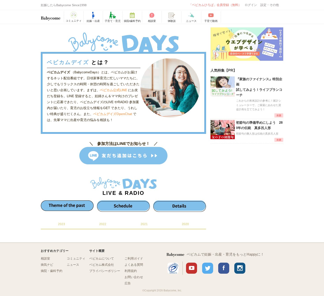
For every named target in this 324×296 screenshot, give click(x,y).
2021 (144, 224)
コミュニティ (76, 258)
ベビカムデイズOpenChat (113, 114)
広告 (128, 283)
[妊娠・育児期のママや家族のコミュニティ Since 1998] (51, 16)
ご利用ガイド (134, 258)
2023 (61, 224)
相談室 (45, 258)
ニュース (73, 264)
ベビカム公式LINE (113, 90)
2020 (185, 224)
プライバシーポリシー (104, 271)
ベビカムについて (101, 258)
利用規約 (131, 271)
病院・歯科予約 (51, 271)
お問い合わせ (134, 277)
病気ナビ (47, 264)
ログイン (251, 5)
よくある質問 (134, 264)
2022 (102, 224)
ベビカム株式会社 (101, 264)
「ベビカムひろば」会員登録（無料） (215, 5)
